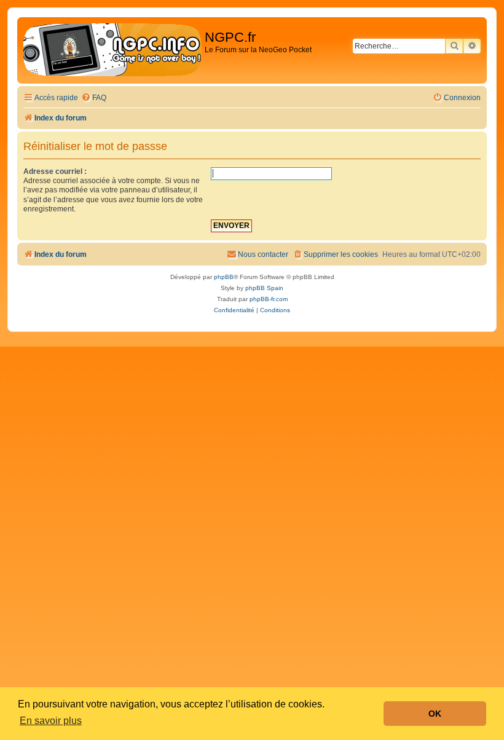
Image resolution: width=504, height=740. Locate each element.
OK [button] (434, 713)
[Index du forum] (112, 50)
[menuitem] (93, 98)
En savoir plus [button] (51, 720)
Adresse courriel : (55, 171)
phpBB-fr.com (269, 299)
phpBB (224, 277)
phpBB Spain (264, 288)
